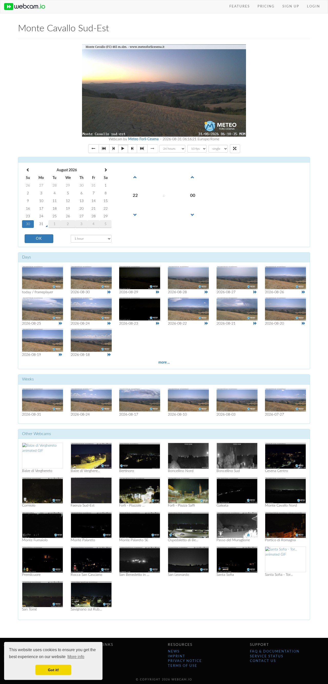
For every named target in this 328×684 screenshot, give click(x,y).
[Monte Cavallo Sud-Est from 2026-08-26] (285, 277)
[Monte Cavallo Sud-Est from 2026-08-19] (42, 340)
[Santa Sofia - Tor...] (285, 559)
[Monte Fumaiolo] (42, 525)
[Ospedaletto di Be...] (188, 525)
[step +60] (142, 148)
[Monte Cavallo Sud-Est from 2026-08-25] (42, 308)
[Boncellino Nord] (188, 455)
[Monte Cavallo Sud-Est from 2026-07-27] (285, 399)
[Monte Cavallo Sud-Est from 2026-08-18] (91, 340)
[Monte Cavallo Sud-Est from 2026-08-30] (91, 277)
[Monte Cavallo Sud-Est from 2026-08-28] (188, 277)
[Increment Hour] (135, 177)
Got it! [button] (53, 670)
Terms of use (182, 666)
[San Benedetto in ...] (139, 559)
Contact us (263, 661)
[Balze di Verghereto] (42, 455)
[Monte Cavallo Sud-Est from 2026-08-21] (237, 308)
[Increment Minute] (192, 177)
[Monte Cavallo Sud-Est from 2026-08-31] (42, 277)
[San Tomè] (42, 594)
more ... (164, 362)
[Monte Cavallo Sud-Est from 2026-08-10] (188, 399)
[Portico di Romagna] (285, 525)
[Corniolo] (42, 490)
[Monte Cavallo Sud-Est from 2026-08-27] (237, 277)
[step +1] (132, 148)
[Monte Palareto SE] (139, 525)
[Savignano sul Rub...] (91, 594)
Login (313, 6)
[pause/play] (123, 148)
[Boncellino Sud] (237, 455)
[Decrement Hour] (135, 214)
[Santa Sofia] (237, 559)
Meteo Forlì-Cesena (143, 139)
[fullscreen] (235, 148)
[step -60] (104, 148)
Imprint (176, 656)
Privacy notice (185, 661)
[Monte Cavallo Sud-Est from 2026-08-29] (139, 277)
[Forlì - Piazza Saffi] (188, 490)
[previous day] (93, 148)
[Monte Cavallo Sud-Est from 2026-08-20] (285, 308)
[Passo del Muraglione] (237, 525)
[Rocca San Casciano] (91, 559)
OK (39, 238)
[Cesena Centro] (285, 455)
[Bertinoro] (139, 455)
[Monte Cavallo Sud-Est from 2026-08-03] (237, 399)
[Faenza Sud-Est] (91, 490)
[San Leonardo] (188, 559)
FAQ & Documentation (275, 651)
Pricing (266, 6)
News (174, 651)
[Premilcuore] (42, 559)
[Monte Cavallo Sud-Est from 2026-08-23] (139, 308)
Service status (266, 656)
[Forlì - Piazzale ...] (139, 490)
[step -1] (113, 148)
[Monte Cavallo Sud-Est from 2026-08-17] (139, 399)
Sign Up (290, 6)
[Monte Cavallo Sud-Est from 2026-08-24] (91, 308)
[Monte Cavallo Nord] (285, 490)
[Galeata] (237, 490)
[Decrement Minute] (192, 214)
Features (239, 6)
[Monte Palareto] (91, 525)
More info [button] (75, 657)
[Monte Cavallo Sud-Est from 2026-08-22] (188, 308)
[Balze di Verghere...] (91, 455)
